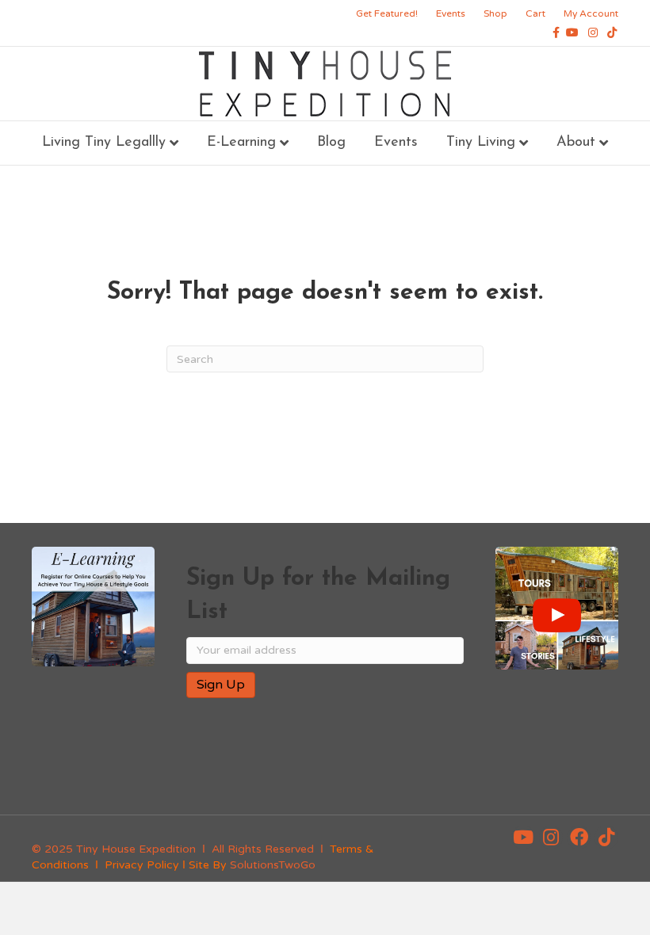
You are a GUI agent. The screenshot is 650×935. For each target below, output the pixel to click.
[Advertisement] (371, 761)
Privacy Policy (142, 865)
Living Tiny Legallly (104, 142)
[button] (523, 837)
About (575, 142)
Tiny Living (480, 142)
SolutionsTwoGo (272, 865)
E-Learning (241, 142)
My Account (591, 13)
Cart (535, 13)
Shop (495, 13)
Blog (331, 142)
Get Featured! (387, 13)
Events (450, 13)
